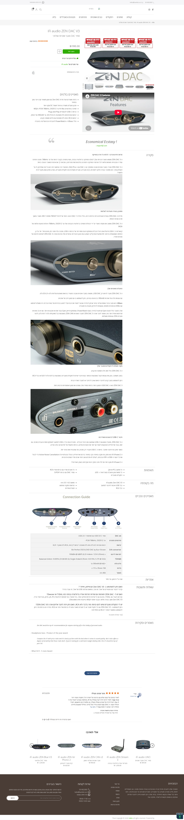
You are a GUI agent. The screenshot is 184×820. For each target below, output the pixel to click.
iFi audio (64, 64)
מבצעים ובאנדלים (67, 17)
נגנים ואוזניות (96, 17)
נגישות (117, 794)
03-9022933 (148, 2)
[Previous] (152, 745)
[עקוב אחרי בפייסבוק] (153, 9)
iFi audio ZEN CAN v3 (92, 756)
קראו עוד (93, 707)
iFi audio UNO (143, 756)
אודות (117, 798)
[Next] (32, 745)
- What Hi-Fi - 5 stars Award (41, 651)
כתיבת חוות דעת (92, 673)
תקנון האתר (116, 801)
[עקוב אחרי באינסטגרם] (149, 9)
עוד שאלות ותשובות (115, 615)
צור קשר (116, 784)
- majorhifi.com (101, 145)
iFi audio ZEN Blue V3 (41, 756)
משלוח (117, 791)
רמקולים (109, 17)
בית (153, 22)
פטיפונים (83, 17)
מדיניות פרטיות (115, 805)
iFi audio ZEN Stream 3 (117, 758)
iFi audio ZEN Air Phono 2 (66, 758)
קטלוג (129, 17)
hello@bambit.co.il (135, 2)
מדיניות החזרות (115, 787)
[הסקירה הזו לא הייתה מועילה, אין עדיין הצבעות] (44, 719)
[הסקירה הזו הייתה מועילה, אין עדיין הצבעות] (48, 719)
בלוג (54, 17)
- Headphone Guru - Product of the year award (49, 633)
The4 (114, 818)
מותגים (120, 17)
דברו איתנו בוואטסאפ (35, 2)
